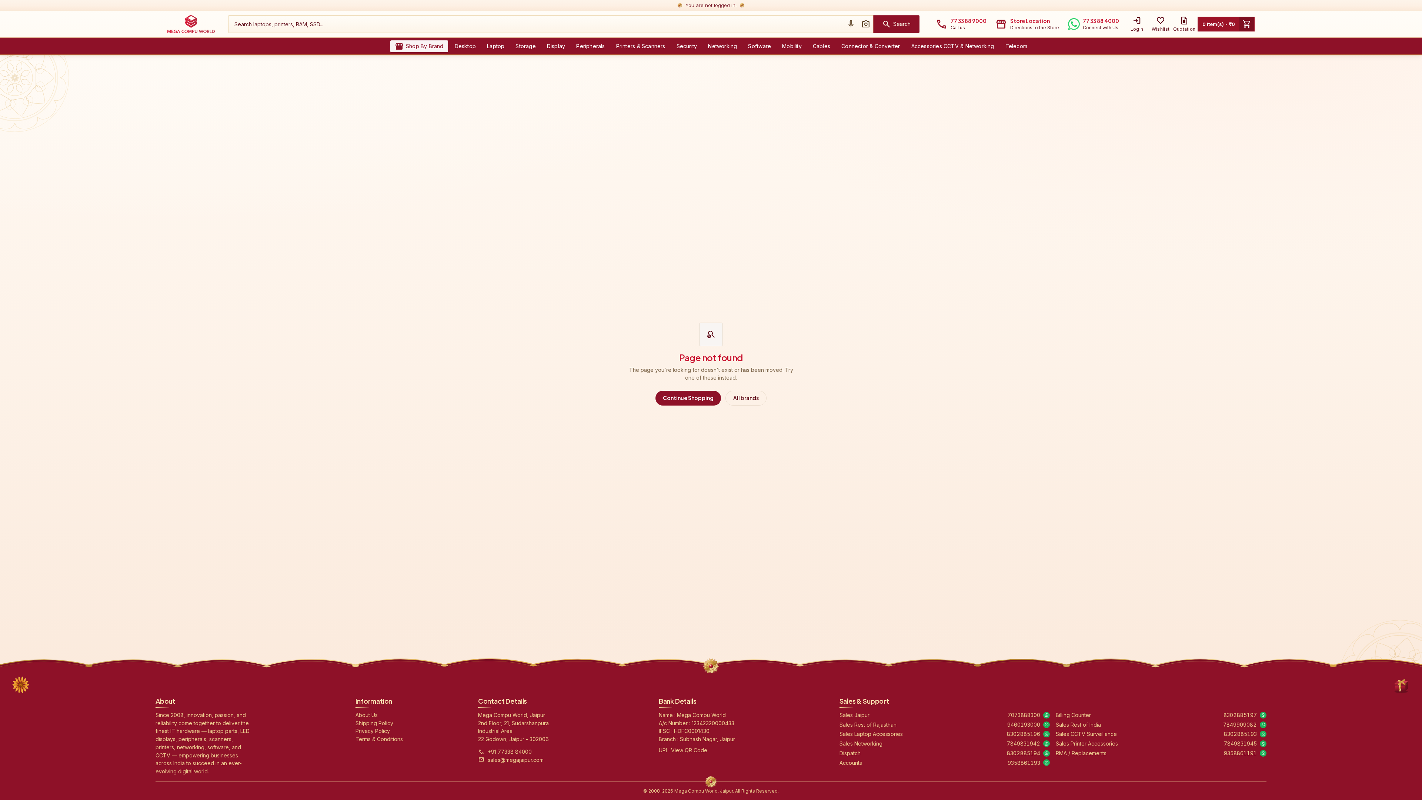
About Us (367, 715)
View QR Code (689, 750)
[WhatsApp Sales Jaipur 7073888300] (1046, 715)
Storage (525, 46)
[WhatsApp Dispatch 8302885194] (1046, 753)
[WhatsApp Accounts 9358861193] (1046, 762)
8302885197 (1240, 715)
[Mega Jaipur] (191, 24)
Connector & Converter (870, 46)
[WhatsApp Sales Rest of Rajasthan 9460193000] (1046, 724)
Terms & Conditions (379, 739)
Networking (722, 46)
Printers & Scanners (640, 46)
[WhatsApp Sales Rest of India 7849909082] (1263, 724)
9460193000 (1023, 724)
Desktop (465, 46)
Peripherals (590, 46)
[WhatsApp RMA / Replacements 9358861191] (1263, 753)
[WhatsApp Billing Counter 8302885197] (1263, 715)
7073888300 (1024, 715)
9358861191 (1240, 753)
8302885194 (1023, 753)
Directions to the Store (1034, 27)
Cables (821, 46)
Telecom (1016, 46)
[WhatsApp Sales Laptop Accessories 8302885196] (1046, 734)
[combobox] (536, 24)
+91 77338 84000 (510, 752)
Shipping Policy (374, 723)
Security (687, 46)
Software (759, 46)
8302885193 (1240, 734)
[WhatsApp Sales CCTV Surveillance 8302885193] (1263, 734)
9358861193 (1024, 763)
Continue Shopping (688, 397)
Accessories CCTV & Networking (952, 46)
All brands (746, 397)
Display (556, 46)
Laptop (495, 46)
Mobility (792, 46)
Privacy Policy (373, 731)
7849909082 (1240, 724)
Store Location (1030, 20)
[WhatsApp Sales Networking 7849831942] (1046, 743)
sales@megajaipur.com (516, 760)
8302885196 (1023, 734)
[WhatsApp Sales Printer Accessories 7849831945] (1263, 743)
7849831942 (1023, 743)
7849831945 (1240, 743)
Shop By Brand (419, 46)
